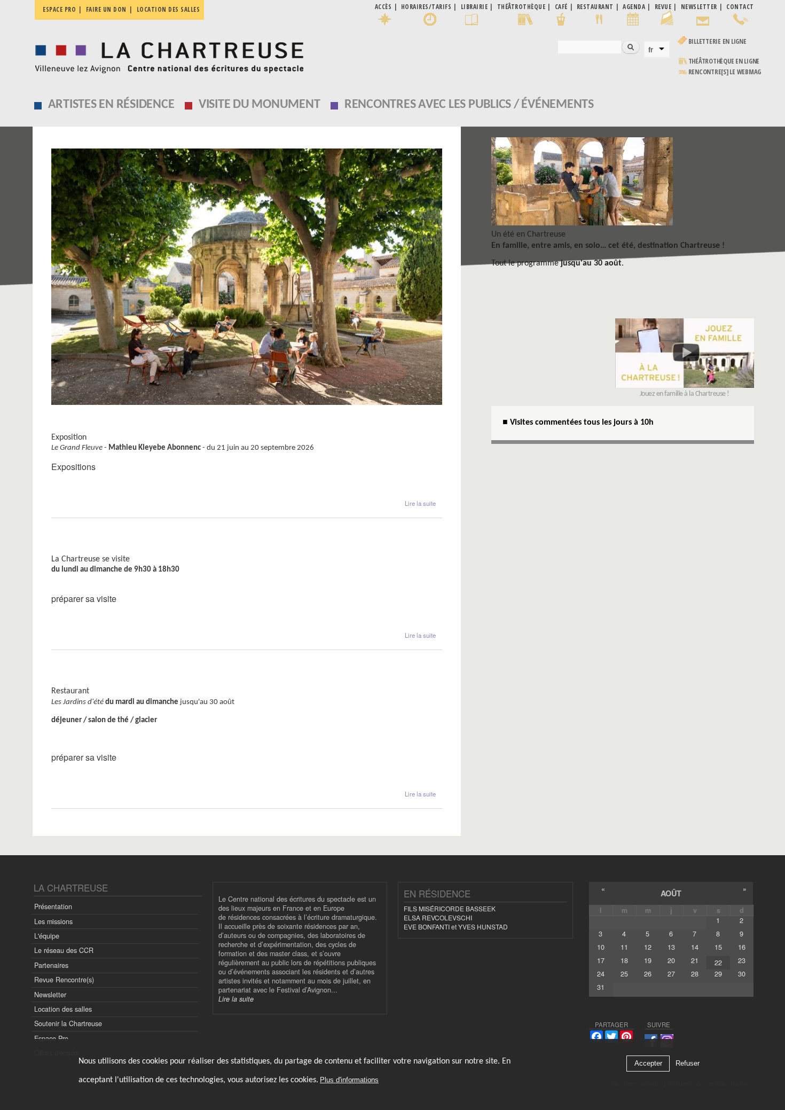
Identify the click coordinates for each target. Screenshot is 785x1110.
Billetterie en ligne (717, 41)
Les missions (53, 921)
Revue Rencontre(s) (64, 979)
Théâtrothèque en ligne (724, 61)
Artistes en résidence (111, 104)
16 (741, 947)
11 (624, 947)
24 (601, 974)
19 (647, 960)
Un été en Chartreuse (528, 234)
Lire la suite (420, 503)
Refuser (688, 1064)
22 (718, 962)
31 (601, 987)
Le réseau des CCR (63, 950)
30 (741, 974)
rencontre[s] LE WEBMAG (725, 71)
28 (694, 974)
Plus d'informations (349, 1080)
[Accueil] (166, 54)
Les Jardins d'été (86, 681)
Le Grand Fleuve (85, 427)
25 (624, 974)
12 (647, 947)
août (671, 893)
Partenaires (51, 965)
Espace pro (59, 9)
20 (671, 960)
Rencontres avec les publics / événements (469, 104)
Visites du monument (96, 549)
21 (694, 960)
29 (718, 974)
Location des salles (168, 9)
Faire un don (106, 9)
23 (741, 960)
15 (718, 947)
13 (671, 947)
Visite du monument (259, 104)
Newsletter (50, 994)
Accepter (648, 1064)
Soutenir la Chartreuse (68, 1023)
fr (650, 49)
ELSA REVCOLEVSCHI (438, 917)
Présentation (53, 906)
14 (694, 947)
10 (601, 947)
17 (601, 960)
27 (671, 974)
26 (647, 974)
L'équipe (46, 936)
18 (624, 960)
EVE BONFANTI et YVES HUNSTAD (456, 926)
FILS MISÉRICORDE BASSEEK (450, 908)
